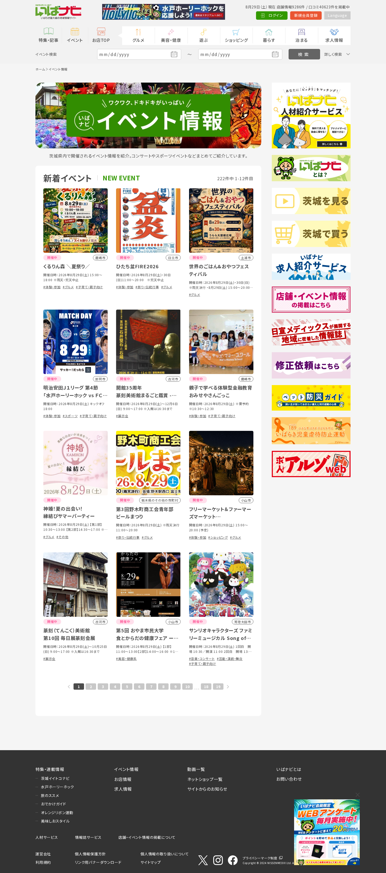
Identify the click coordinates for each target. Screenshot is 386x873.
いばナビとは (288, 769)
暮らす (269, 40)
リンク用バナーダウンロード (98, 862)
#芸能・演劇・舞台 (230, 658)
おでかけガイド (53, 803)
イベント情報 (126, 769)
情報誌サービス (88, 837)
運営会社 (43, 853)
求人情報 (334, 40)
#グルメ (68, 287)
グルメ (138, 40)
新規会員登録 (306, 15)
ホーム (40, 69)
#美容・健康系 (126, 658)
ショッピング (236, 40)
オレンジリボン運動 (57, 812)
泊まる (301, 40)
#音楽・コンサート (202, 658)
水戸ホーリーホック (57, 786)
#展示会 (122, 415)
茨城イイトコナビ (55, 778)
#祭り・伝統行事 (147, 287)
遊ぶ (203, 40)
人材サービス (46, 837)
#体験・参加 (52, 287)
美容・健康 (171, 40)
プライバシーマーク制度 (260, 858)
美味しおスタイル (55, 821)
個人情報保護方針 (90, 853)
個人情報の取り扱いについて (164, 853)
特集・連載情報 (49, 769)
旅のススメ (50, 795)
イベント (74, 40)
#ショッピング (218, 537)
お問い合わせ (289, 779)
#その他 (62, 536)
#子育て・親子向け (89, 287)
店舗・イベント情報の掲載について (147, 837)
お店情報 (123, 779)
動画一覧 (196, 769)
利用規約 (43, 862)
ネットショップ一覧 (204, 779)
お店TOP (101, 40)
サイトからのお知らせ (207, 789)
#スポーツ (70, 415)
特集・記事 (49, 40)
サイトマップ (150, 862)
